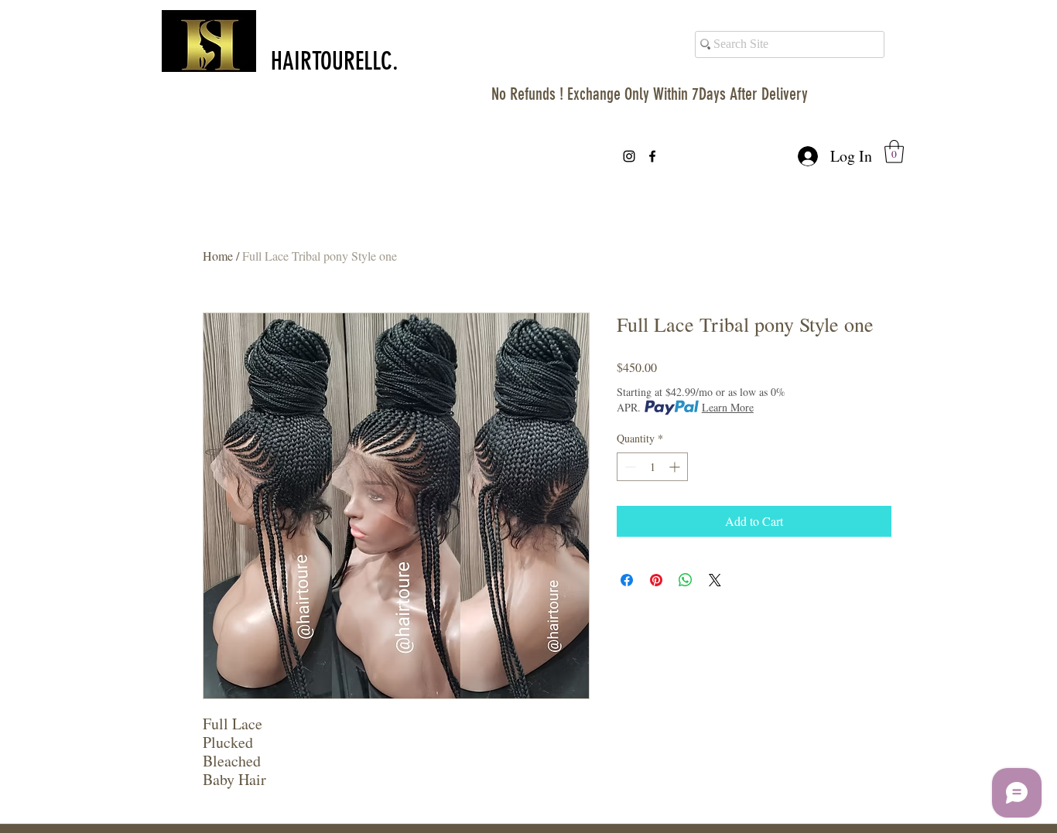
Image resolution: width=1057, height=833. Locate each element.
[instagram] (629, 156)
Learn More (728, 407)
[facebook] (652, 156)
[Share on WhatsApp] (685, 580)
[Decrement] (628, 466)
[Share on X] (715, 580)
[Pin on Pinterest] (656, 580)
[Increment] (676, 466)
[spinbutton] (652, 466)
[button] (894, 151)
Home (218, 256)
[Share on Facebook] (626, 580)
